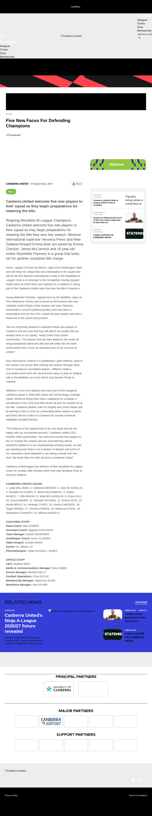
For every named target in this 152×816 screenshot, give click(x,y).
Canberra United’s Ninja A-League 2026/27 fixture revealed (106, 202)
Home (9, 114)
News (11, 191)
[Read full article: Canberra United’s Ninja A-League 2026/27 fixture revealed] (134, 200)
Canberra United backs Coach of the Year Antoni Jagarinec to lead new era (107, 220)
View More (141, 602)
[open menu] (2, 35)
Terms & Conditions (138, 795)
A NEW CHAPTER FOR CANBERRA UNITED (103, 236)
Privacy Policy (11, 795)
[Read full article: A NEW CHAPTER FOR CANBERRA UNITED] (134, 234)
